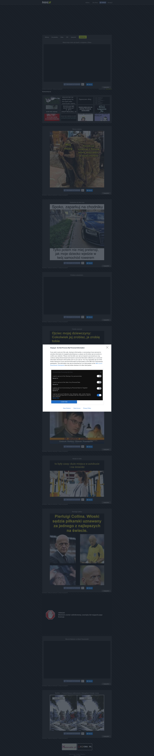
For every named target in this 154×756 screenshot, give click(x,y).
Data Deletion (67, 408)
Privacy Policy (87, 408)
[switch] (99, 376)
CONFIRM (64, 402)
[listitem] (77, 372)
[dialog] (77, 378)
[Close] (108, 348)
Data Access (77, 408)
